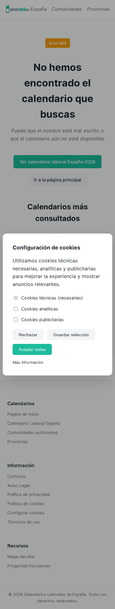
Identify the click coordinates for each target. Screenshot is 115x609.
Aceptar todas (32, 349)
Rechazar (28, 334)
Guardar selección (71, 334)
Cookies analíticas (39, 308)
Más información (28, 362)
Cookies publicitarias (42, 319)
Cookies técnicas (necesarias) (52, 297)
